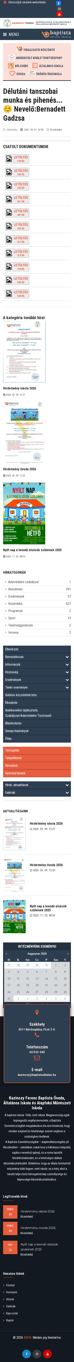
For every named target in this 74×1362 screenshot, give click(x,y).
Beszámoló (15, 589)
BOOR (27, 1338)
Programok (15, 611)
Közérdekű (15, 604)
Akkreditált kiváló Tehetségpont (39, 58)
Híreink (10, 1299)
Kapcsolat (12, 1313)
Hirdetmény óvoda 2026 (46, 865)
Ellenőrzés (11, 649)
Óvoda (20, 74)
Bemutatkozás (14, 657)
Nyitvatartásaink (15, 773)
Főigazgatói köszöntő (39, 50)
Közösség (11, 672)
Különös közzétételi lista (21, 695)
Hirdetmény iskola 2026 (46, 823)
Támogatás (12, 750)
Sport (11, 618)
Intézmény (12, 129)
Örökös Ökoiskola (49, 74)
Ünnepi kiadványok (17, 731)
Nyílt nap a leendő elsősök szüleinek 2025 (48, 908)
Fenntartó (11, 1292)
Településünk (13, 758)
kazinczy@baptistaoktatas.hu (37, 1075)
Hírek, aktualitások (16, 785)
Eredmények (16, 596)
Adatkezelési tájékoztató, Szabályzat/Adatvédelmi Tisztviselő (28, 713)
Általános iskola (51, 66)
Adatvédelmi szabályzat (23, 582)
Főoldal (10, 1285)
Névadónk (11, 766)
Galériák (10, 793)
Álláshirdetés (13, 723)
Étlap (8, 739)
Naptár (10, 1320)
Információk (12, 664)
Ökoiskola (11, 703)
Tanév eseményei (16, 687)
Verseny (13, 632)
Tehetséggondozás (20, 625)
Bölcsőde (21, 66)
